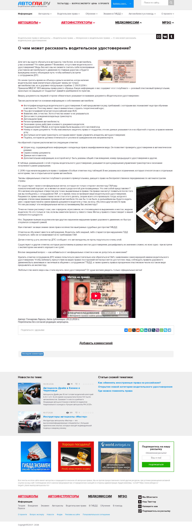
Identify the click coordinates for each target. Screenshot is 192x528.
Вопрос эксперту (81, 3)
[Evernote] (142, 330)
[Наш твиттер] (171, 36)
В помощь (117, 505)
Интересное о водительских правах (93, 38)
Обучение (90, 13)
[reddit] (138, 330)
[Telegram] (169, 330)
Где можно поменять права (115, 390)
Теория (21, 505)
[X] (134, 330)
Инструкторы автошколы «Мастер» (65, 416)
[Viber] (157, 330)
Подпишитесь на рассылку (156, 511)
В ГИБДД (93, 505)
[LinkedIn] (145, 330)
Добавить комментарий (96, 343)
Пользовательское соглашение (96, 514)
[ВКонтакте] (126, 330)
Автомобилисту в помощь (141, 13)
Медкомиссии (127, 22)
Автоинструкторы (76, 22)
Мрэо (122, 496)
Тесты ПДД (63, 3)
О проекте (103, 3)
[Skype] (165, 330)
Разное (21, 508)
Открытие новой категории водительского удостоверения (135, 386)
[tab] (32, 354)
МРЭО (166, 22)
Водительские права (67, 13)
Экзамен (45, 505)
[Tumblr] (149, 330)
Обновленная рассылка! (156, 453)
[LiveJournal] (153, 330)
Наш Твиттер (149, 501)
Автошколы (43, 13)
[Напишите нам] (158, 36)
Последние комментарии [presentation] (32, 354)
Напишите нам (150, 506)
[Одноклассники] (130, 330)
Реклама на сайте (72, 514)
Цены (94, 3)
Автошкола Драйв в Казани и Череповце (61, 389)
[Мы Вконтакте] (165, 36)
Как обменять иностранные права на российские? (129, 382)
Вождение (33, 505)
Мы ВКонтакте (150, 497)
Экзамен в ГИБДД (112, 13)
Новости (50, 514)
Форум (59, 514)
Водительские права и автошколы (34, 38)
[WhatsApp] (161, 330)
